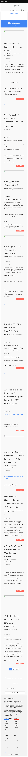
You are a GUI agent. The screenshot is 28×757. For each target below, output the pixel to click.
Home (7, 25)
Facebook (6, 742)
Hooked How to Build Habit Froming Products (13, 47)
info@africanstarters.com (15, 6)
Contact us (16, 725)
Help (15, 742)
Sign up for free (12, 10)
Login (16, 10)
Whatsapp (6, 747)
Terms (16, 738)
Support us (16, 727)
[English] (21, 10)
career (11, 639)
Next (17, 669)
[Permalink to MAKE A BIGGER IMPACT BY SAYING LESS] (14, 312)
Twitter (6, 740)
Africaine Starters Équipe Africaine (16, 53)
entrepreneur (15, 639)
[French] (23, 10)
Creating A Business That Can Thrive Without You (13, 250)
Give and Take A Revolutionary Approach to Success (13, 118)
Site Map (6, 731)
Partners (16, 721)
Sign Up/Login (7, 729)
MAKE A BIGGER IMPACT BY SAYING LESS (12, 327)
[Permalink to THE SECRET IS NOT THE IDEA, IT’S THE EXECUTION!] (14, 603)
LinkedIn (6, 738)
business (7, 639)
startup (19, 639)
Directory (16, 747)
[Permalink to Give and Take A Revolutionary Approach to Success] (14, 107)
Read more (19, 99)
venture (5, 640)
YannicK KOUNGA (13, 403)
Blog (6, 725)
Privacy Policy (17, 740)
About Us (6, 723)
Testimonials (17, 729)
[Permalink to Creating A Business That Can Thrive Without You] (14, 238)
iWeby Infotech (17, 754)
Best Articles (7, 727)
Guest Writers (17, 723)
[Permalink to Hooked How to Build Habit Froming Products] (14, 35)
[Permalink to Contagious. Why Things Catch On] (14, 174)
